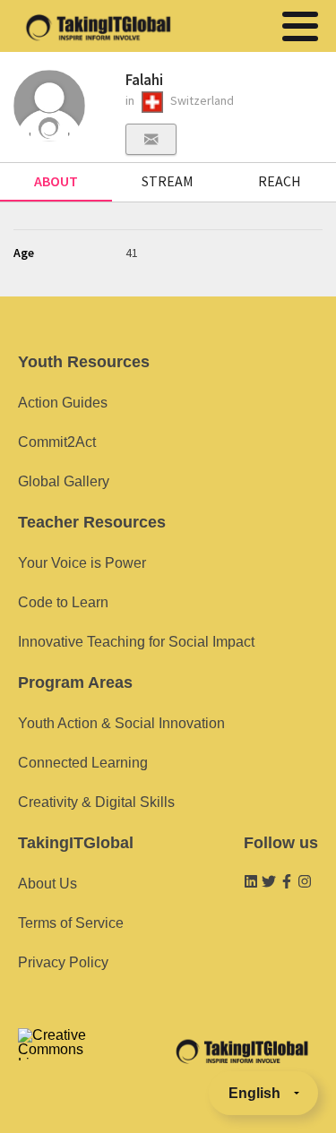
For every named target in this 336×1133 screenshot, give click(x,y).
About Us (47, 883)
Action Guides (63, 402)
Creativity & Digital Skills (96, 802)
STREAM (168, 181)
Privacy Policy (63, 962)
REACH (279, 181)
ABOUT (56, 181)
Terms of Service (71, 923)
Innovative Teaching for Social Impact (136, 641)
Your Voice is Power (82, 563)
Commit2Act (57, 442)
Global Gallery (63, 481)
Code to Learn (63, 602)
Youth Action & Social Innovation (121, 723)
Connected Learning (83, 762)
